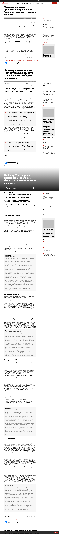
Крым (34, 60)
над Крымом (8, 45)
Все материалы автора (14, 22)
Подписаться (36, 0)
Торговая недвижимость (17, 159)
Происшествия (11, 60)
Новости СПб (33, 158)
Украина (15, 60)
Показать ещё (45, 42)
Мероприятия (32, 3)
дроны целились (17, 41)
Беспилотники (19, 60)
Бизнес (48, 158)
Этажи (31, 96)
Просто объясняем (8, 519)
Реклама (37, 3)
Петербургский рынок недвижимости (10, 158)
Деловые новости (44, 158)
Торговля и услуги (6, 159)
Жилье (38, 519)
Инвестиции (46, 519)
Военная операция (24, 60)
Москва (37, 60)
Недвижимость (11, 159)
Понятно (55, 532)
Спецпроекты (13, 519)
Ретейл (51, 158)
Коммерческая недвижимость (20, 158)
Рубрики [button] (19, 3)
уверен (32, 37)
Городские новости (38, 158)
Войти (55, 3)
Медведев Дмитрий (29, 60)
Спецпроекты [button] (25, 3)
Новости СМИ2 (6, 165)
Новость (7, 60)
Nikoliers (22, 127)
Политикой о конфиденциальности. (14, 532)
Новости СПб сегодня (28, 158)
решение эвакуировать (13, 50)
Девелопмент (42, 519)
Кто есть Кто (41, 3)
